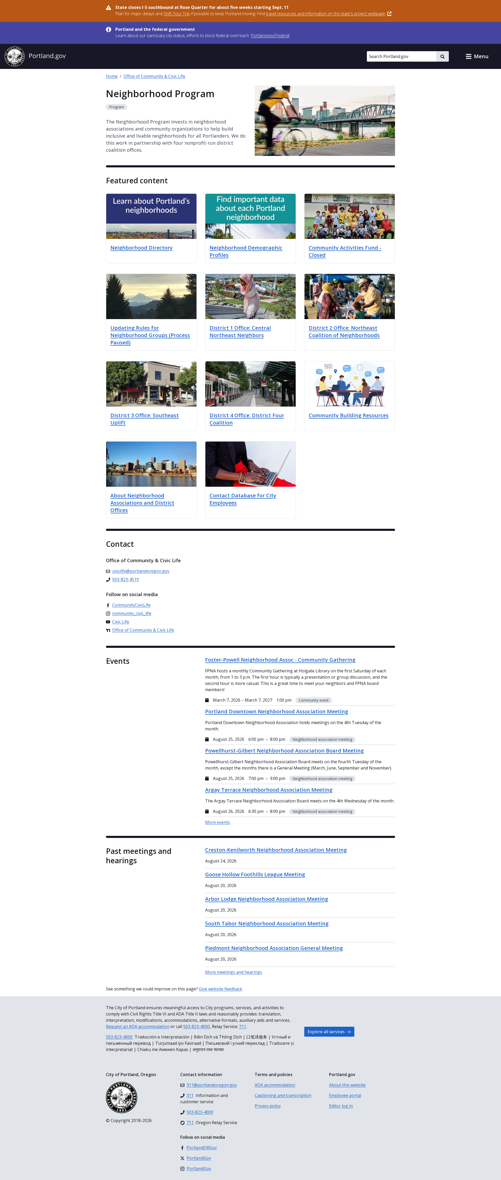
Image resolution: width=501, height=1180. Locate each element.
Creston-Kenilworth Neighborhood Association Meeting (276, 849)
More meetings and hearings (233, 972)
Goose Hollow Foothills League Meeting (255, 874)
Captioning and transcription (283, 1095)
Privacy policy (268, 1106)
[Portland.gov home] (35, 56)
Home (112, 76)
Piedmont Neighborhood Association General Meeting (274, 948)
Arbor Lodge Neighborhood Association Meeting (266, 898)
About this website (347, 1085)
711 (242, 1026)
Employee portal (345, 1095)
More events (217, 822)
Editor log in (341, 1106)
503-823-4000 (196, 1026)
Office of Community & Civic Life (154, 76)
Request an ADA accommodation (137, 1026)
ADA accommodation (275, 1085)
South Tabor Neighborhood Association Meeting (267, 923)
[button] (477, 56)
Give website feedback (220, 989)
